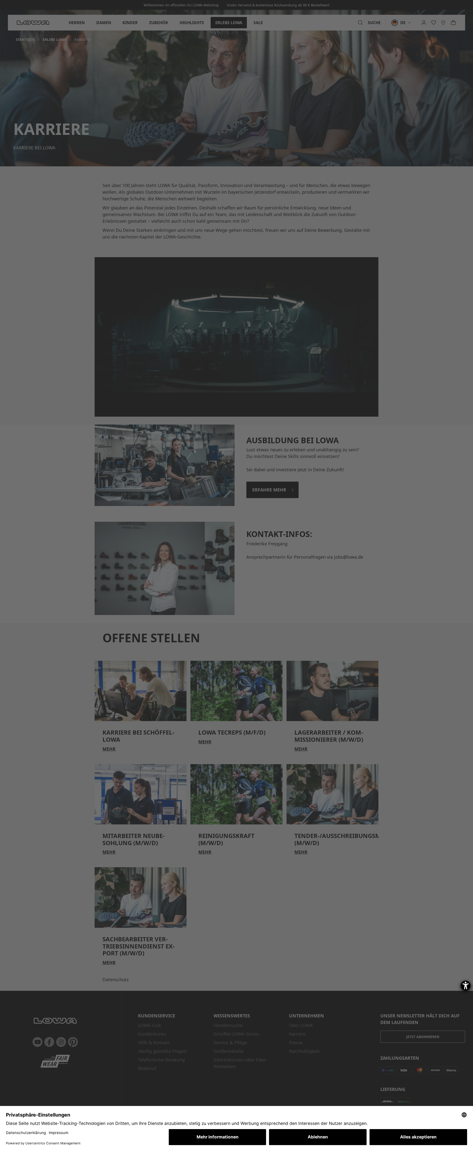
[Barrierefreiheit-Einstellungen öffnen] (466, 986)
